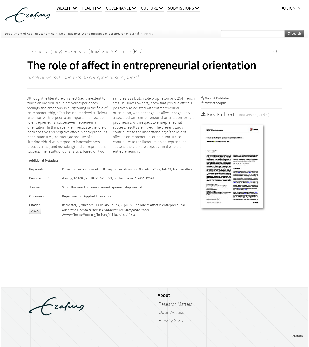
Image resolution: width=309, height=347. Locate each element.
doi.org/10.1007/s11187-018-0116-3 (87, 178)
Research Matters (175, 304)
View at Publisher (217, 98)
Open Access (171, 312)
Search (296, 34)
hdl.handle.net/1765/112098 (133, 178)
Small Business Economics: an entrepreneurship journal (99, 34)
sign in (293, 8)
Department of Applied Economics (29, 34)
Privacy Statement (177, 321)
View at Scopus (215, 103)
